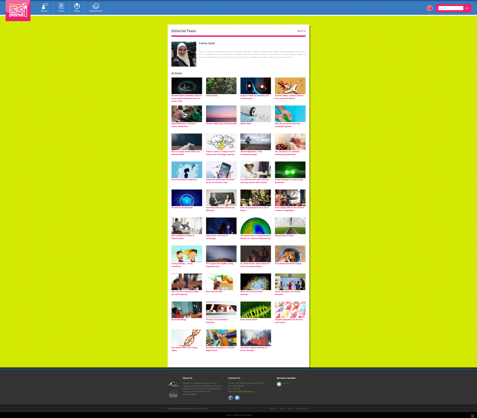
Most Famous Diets (214, 291)
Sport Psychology (178, 319)
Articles (77, 11)
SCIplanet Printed (95, 11)
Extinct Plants (212, 95)
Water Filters (245, 123)
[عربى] (431, 9)
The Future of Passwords (182, 207)
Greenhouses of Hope (284, 235)
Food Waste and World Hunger (288, 263)
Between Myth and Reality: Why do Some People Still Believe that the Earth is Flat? (186, 98)
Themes (61, 11)
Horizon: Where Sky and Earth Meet (221, 123)
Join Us (302, 31)
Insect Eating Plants (248, 319)
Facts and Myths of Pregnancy (184, 179)
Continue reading (189, 394)
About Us (44, 11)
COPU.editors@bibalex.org (243, 391)
